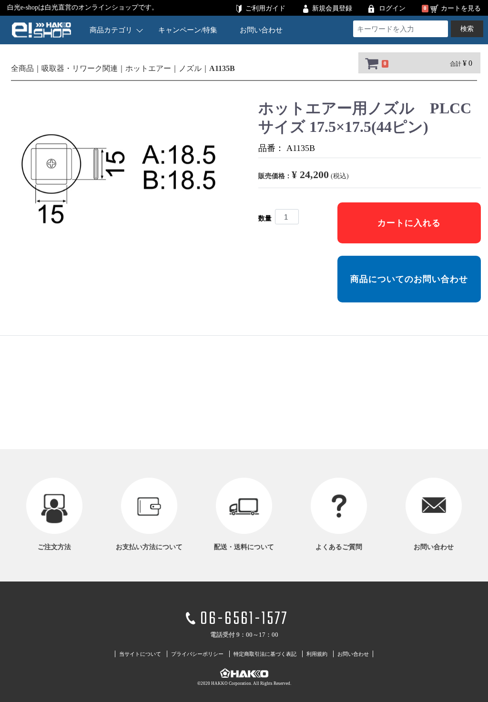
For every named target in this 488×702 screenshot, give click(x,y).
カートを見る (461, 8)
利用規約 (316, 654)
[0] (371, 63)
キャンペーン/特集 (187, 30)
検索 (467, 28)
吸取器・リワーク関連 (79, 68)
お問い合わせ (261, 30)
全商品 (22, 68)
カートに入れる (409, 223)
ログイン (392, 8)
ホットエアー (148, 68)
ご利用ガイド (265, 8)
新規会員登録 (332, 8)
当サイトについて (140, 654)
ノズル (190, 68)
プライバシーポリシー (197, 654)
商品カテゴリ (111, 30)
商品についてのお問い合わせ (409, 279)
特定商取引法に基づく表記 (265, 654)
